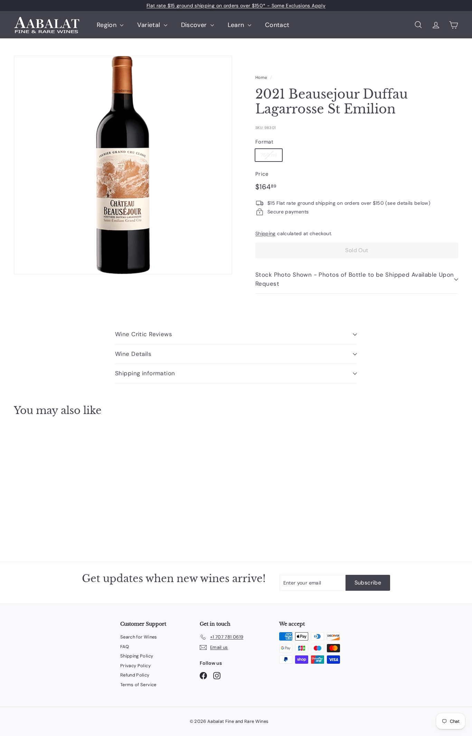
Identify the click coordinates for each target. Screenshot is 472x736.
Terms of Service (138, 685)
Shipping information (145, 373)
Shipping (265, 233)
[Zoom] (123, 165)
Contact (277, 25)
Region (107, 25)
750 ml (269, 155)
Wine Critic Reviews (143, 334)
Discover (195, 25)
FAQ (124, 647)
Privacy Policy (135, 666)
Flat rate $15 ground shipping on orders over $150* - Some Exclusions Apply (236, 5)
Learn (237, 25)
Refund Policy (135, 675)
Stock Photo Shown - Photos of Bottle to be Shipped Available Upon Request (354, 279)
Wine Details (133, 354)
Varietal (149, 25)
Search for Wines (138, 637)
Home (261, 77)
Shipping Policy (136, 656)
